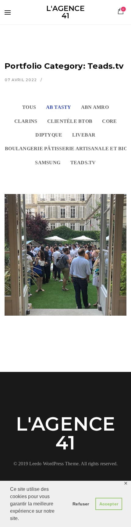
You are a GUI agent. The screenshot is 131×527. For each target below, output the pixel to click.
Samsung (47, 162)
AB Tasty (58, 107)
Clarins (25, 121)
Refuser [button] (81, 503)
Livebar (84, 135)
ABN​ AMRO (95, 107)
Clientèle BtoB (69, 121)
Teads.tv (83, 162)
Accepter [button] (108, 503)
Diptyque (48, 135)
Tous (29, 107)
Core (109, 121)
